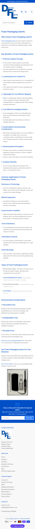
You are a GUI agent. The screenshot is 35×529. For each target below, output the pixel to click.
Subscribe (29, 418)
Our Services (5, 466)
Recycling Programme (7, 489)
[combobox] (17, 23)
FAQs (2, 485)
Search (30, 22)
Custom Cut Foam (6, 482)
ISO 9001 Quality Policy (8, 471)
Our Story (4, 462)
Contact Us (4, 480)
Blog (2, 469)
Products (4, 459)
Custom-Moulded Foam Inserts (12, 277)
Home (3, 457)
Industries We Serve (7, 464)
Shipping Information (7, 487)
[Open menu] (32, 12)
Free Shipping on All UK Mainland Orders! (17, 1)
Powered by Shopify (25, 518)
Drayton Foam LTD (14, 518)
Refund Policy (5, 492)
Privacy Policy (5, 496)
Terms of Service (6, 494)
